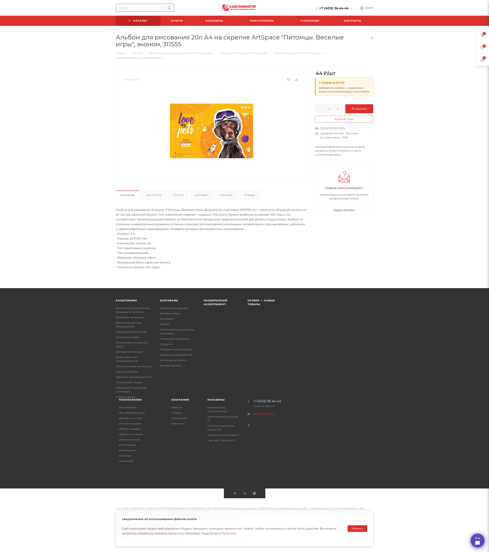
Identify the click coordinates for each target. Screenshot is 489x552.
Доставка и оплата (131, 418)
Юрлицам (125, 455)
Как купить (154, 195)
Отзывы (249, 195)
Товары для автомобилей (176, 354)
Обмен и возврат (130, 428)
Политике (229, 533)
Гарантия (226, 195)
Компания (180, 399)
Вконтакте (235, 493)
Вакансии (177, 423)
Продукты (166, 344)
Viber (244, 493)
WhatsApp (254, 493)
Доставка (201, 195)
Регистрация (127, 444)
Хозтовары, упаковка (173, 360)
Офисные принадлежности (133, 376)
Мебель (165, 324)
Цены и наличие (129, 439)
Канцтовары (126, 300)
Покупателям (130, 399)
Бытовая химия (169, 313)
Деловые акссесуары (129, 351)
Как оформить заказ (132, 412)
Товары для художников (131, 331)
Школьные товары (127, 337)
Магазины (215, 399)
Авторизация (127, 450)
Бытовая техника (171, 365)
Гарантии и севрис (131, 434)
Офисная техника (127, 371)
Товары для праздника (174, 338)
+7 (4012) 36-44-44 (334, 8)
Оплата (178, 195)
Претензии (126, 460)
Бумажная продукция (130, 317)
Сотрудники (179, 418)
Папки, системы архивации (133, 366)
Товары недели (125, 396)
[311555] (212, 131)
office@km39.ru (264, 414)
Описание (128, 195)
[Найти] (169, 8)
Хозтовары (169, 300)
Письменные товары (129, 382)
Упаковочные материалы (176, 349)
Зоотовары (167, 318)
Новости (176, 407)
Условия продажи (130, 423)
